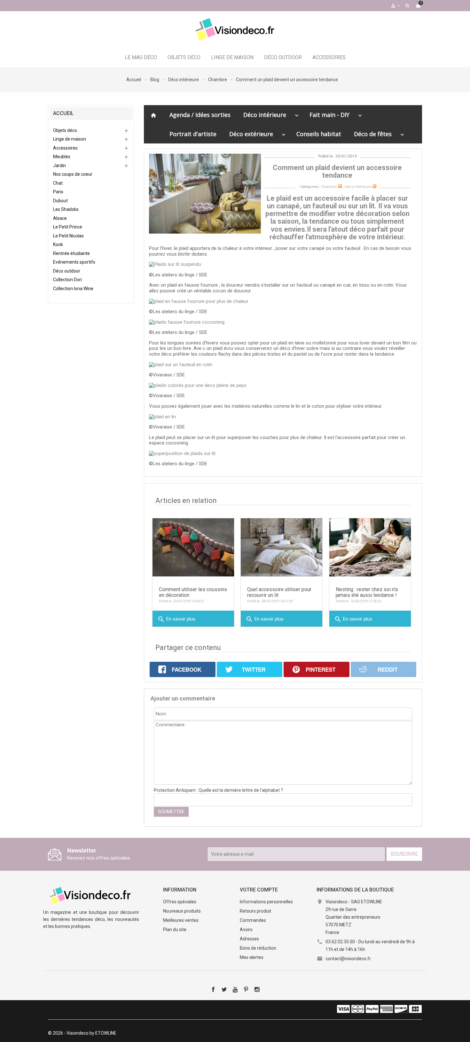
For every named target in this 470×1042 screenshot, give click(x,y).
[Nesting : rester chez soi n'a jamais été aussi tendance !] (370, 547)
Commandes (253, 920)
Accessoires (329, 57)
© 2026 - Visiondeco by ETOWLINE (82, 1033)
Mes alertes (251, 957)
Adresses (249, 938)
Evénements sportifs (74, 262)
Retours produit (255, 911)
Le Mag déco (141, 57)
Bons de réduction (258, 948)
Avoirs (246, 929)
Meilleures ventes (181, 920)
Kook (58, 244)
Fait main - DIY (329, 115)
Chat (58, 183)
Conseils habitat (318, 134)
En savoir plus (176, 619)
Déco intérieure (264, 115)
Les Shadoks (66, 209)
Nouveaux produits (182, 911)
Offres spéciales (179, 901)
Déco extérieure (251, 134)
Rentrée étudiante (71, 253)
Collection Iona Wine (73, 288)
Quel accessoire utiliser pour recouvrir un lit (279, 592)
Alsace (60, 218)
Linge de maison (232, 57)
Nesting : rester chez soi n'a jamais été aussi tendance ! (367, 592)
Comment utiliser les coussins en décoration (193, 592)
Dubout (60, 200)
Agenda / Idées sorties (200, 115)
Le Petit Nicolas (68, 235)
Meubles (61, 156)
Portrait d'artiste (192, 134)
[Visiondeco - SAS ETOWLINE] (91, 895)
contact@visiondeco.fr (348, 958)
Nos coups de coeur (72, 174)
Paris (58, 191)
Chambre (329, 187)
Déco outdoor (283, 57)
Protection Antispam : (218, 790)
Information (179, 890)
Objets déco (184, 57)
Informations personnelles (266, 901)
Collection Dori (67, 279)
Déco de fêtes (373, 134)
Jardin (59, 165)
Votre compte (259, 890)
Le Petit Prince (67, 226)
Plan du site (174, 929)
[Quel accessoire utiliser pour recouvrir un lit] (281, 547)
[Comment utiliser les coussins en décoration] (193, 547)
